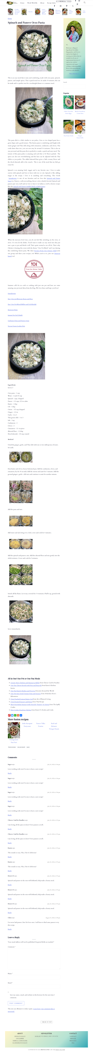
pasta (28, 747)
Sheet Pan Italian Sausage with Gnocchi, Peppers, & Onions (30, 705)
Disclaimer (20, 1038)
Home (22, 3)
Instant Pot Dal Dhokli (15, 315)
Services (73, 1038)
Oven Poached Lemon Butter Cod (22, 699)
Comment (11, 947)
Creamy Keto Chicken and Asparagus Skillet (25, 683)
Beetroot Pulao (13, 310)
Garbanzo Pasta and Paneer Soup (18, 321)
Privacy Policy (20, 1036)
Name (10, 974)
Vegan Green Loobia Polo (16, 326)
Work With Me (32, 3)
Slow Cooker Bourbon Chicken (21, 710)
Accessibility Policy (20, 1043)
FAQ (73, 1043)
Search (65, 82)
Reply (10, 773)
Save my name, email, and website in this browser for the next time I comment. (32, 996)
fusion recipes (12, 747)
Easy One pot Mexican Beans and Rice (20, 299)
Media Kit (73, 1040)
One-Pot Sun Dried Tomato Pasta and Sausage (26, 694)
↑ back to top (46, 1022)
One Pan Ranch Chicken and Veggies (23, 691)
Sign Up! (38, 1036)
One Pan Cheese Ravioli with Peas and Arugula (26, 685)
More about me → (74, 73)
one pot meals (21, 747)
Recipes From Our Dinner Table (45, 251)
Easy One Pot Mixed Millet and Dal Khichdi (22, 304)
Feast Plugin (60, 1050)
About (42, 3)
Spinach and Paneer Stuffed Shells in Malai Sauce (29, 186)
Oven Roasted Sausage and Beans (21, 702)
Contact (73, 1036)
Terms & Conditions (20, 1040)
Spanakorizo (13, 178)
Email (10, 983)
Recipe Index (51, 3)
